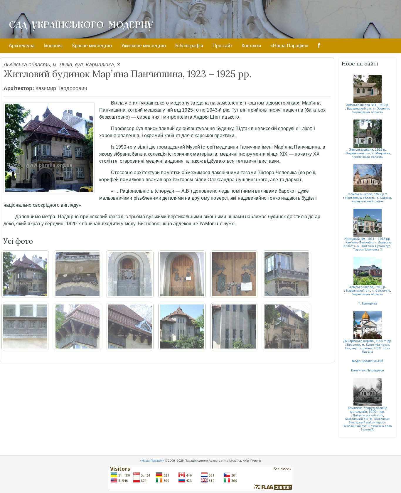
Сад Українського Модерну (81, 24)
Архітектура (22, 45)
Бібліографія (189, 45)
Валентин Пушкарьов (367, 370)
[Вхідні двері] (182, 274)
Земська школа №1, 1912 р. (367, 105)
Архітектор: (19, 88)
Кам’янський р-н (356, 418)
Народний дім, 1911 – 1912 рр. (367, 238)
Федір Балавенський (367, 361)
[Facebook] (319, 45)
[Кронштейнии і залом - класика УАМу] (77, 326)
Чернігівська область (367, 112)
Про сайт (222, 45)
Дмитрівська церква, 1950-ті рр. (367, 341)
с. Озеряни (381, 108)
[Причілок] (182, 326)
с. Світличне (381, 290)
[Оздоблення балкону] (25, 326)
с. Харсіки (384, 197)
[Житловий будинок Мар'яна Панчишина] (49, 147)
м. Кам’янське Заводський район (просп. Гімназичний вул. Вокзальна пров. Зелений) (367, 424)
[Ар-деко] (234, 326)
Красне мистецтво (92, 45)
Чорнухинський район (367, 201)
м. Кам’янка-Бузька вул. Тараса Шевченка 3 (372, 247)
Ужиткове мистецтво (143, 45)
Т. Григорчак (367, 303)
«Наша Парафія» (289, 45)
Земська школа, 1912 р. (367, 287)
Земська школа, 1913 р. (367, 149)
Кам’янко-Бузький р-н (361, 242)
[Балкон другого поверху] (286, 274)
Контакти (251, 45)
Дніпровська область (368, 415)
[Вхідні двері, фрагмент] (234, 274)
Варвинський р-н (359, 108)
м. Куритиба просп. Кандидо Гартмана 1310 (367, 346)
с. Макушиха (381, 153)
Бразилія (353, 344)
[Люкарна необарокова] (129, 326)
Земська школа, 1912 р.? (367, 194)
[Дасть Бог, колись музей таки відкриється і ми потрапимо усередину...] (286, 326)
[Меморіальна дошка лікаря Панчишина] (77, 274)
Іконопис (53, 45)
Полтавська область (360, 197)
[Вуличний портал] (129, 274)
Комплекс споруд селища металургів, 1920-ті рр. (367, 409)
